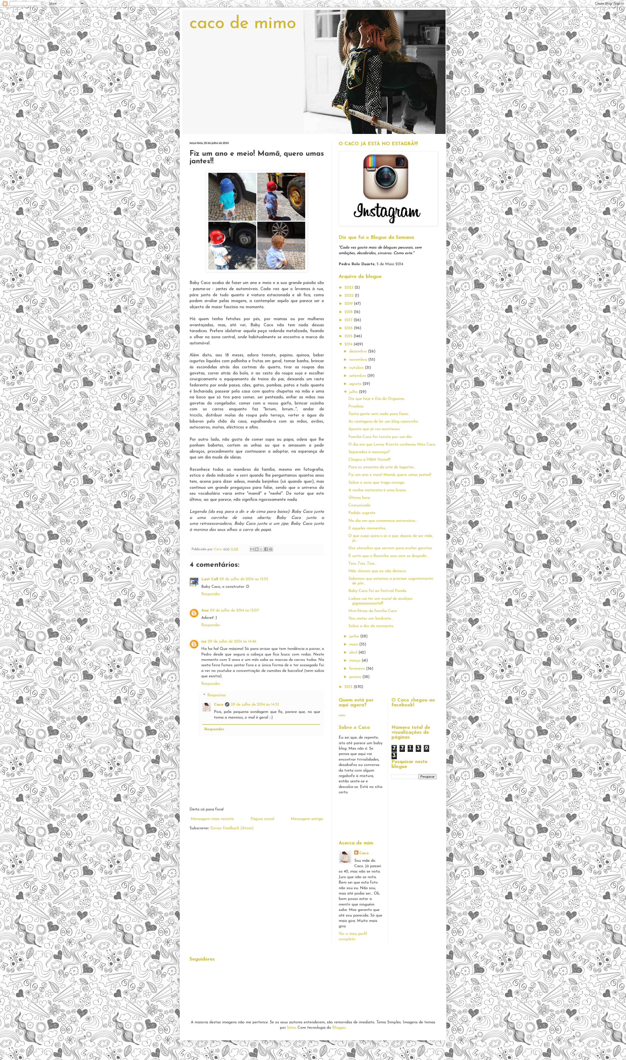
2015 (349, 336)
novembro (358, 360)
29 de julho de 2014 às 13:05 (244, 579)
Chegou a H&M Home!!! (369, 460)
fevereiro (357, 669)
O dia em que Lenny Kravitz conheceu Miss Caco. (392, 445)
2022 (350, 296)
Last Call (209, 579)
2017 (349, 320)
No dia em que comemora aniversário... (382, 521)
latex (291, 1028)
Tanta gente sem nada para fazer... (379, 414)
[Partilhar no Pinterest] (270, 549)
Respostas (216, 695)
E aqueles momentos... (368, 528)
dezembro (358, 351)
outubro (357, 368)
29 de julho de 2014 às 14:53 (255, 705)
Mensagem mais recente (212, 819)
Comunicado (359, 505)
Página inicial (262, 819)
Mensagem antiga (307, 819)
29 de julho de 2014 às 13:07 (234, 610)
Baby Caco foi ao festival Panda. (377, 591)
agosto (356, 384)
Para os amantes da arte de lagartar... (382, 467)
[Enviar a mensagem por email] (252, 549)
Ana (205, 610)
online (342, 715)
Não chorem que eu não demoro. (377, 571)
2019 (349, 304)
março (355, 661)
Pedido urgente (361, 513)
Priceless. (356, 406)
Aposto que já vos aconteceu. (374, 429)
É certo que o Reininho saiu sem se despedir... (388, 556)
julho (354, 392)
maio (354, 644)
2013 (349, 687)
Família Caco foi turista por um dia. (380, 437)
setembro (358, 376)
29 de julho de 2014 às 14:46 (232, 642)
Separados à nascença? (369, 452)
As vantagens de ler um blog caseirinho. (383, 422)
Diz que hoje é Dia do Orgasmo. (376, 399)
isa (203, 642)
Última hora (359, 498)
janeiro (355, 677)
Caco (219, 705)
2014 (349, 344)
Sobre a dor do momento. (371, 626)
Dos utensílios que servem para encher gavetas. (390, 548)
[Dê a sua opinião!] (256, 549)
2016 (349, 328)
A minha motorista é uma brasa (377, 490)
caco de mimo (243, 24)
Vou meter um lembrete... (370, 619)
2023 (350, 288)
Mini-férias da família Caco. (373, 611)
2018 (349, 312)
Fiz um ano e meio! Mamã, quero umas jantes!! (389, 475)
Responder (210, 594)
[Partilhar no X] (261, 549)
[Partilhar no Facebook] (266, 549)
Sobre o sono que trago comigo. (376, 483)
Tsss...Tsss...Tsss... (362, 564)
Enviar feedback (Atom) (232, 828)
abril (353, 653)
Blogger (339, 1028)
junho (354, 636)
